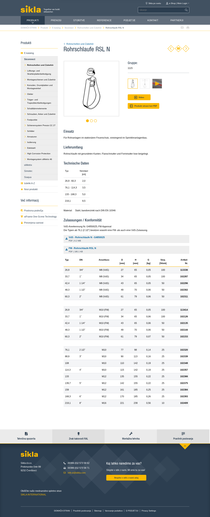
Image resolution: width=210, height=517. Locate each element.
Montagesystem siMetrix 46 (39, 159)
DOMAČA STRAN (29, 28)
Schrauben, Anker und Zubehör (41, 114)
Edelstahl (31, 148)
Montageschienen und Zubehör (41, 79)
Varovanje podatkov (114, 511)
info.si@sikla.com (77, 473)
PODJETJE (129, 20)
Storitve (79, 20)
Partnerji (176, 20)
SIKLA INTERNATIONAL (33, 494)
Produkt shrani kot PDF (145, 106)
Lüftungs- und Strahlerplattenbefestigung (39, 72)
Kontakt (152, 20)
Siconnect (69, 28)
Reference (104, 20)
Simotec (28, 171)
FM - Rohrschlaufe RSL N (82, 250)
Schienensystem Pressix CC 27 (41, 125)
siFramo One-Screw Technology (40, 216)
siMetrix (28, 165)
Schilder (30, 131)
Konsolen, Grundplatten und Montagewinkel (40, 86)
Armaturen (32, 137)
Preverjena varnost (33, 223)
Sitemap (98, 511)
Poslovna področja (33, 210)
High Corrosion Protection (38, 153)
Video (141, 97)
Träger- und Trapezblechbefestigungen (39, 101)
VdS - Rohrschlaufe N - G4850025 (87, 239)
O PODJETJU (132, 511)
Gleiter (30, 94)
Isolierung (31, 142)
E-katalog (56, 28)
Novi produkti (31, 189)
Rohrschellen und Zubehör (89, 28)
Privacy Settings (149, 511)
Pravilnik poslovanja (82, 511)
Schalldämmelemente (37, 108)
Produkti (33, 20)
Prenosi (56, 20)
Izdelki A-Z (29, 183)
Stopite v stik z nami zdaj (126, 478)
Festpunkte (32, 120)
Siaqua (27, 177)
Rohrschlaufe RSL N (115, 28)
